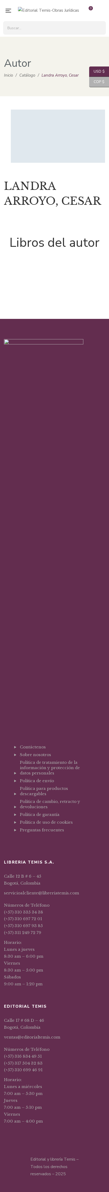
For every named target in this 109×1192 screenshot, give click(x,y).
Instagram (37, 843)
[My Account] (102, 10)
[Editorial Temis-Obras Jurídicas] (48, 10)
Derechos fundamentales (55, 290)
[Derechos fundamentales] (54, 267)
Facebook (21, 843)
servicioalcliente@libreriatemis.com (41, 892)
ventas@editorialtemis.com (32, 1037)
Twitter (29, 843)
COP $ (97, 81)
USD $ (97, 71)
